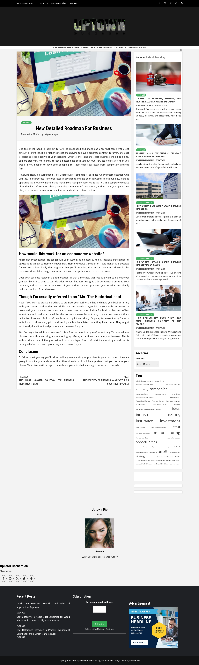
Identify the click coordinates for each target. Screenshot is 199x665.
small (162, 451)
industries (144, 414)
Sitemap (73, 3)
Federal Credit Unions (143, 401)
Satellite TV (153, 452)
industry (174, 415)
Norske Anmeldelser (173, 438)
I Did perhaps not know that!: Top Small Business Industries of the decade (158, 321)
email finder (176, 394)
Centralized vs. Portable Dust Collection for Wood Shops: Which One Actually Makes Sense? (43, 618)
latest (176, 427)
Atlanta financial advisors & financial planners (150, 381)
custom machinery (142, 394)
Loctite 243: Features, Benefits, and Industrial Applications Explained (158, 100)
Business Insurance (90, 47)
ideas (176, 408)
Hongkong (177, 404)
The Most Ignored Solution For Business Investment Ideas (46, 380)
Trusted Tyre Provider (143, 460)
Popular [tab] (140, 57)
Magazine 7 (120, 660)
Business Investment (110, 47)
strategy (140, 456)
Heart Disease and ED (159, 404)
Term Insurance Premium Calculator (168, 457)
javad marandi (140, 427)
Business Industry (71, 47)
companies (158, 388)
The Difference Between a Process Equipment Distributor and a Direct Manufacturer (43, 631)
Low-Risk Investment (143, 434)
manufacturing (167, 432)
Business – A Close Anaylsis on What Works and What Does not (158, 155)
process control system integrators (147, 447)
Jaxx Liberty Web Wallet (158, 427)
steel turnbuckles (174, 452)
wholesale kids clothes (161, 464)
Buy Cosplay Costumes (172, 384)
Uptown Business (105, 628)
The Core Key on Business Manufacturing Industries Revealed (106, 380)
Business (57, 47)
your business (174, 464)
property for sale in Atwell (171, 447)
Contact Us (43, 3)
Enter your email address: (99, 602)
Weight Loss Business (173, 460)
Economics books (160, 394)
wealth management (158, 460)
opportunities (146, 442)
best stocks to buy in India (144, 384)
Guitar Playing (140, 404)
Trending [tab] (160, 57)
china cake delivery (142, 390)
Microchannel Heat (142, 438)
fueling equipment (158, 401)
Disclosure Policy (58, 3)
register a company (142, 452)
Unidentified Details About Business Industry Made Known (158, 264)
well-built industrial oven (144, 464)
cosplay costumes (174, 390)
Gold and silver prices (173, 401)
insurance (144, 421)
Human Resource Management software (148, 409)
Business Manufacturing (133, 47)
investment (170, 421)
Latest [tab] (150, 57)
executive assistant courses (145, 397)
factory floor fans (175, 397)
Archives (140, 358)
